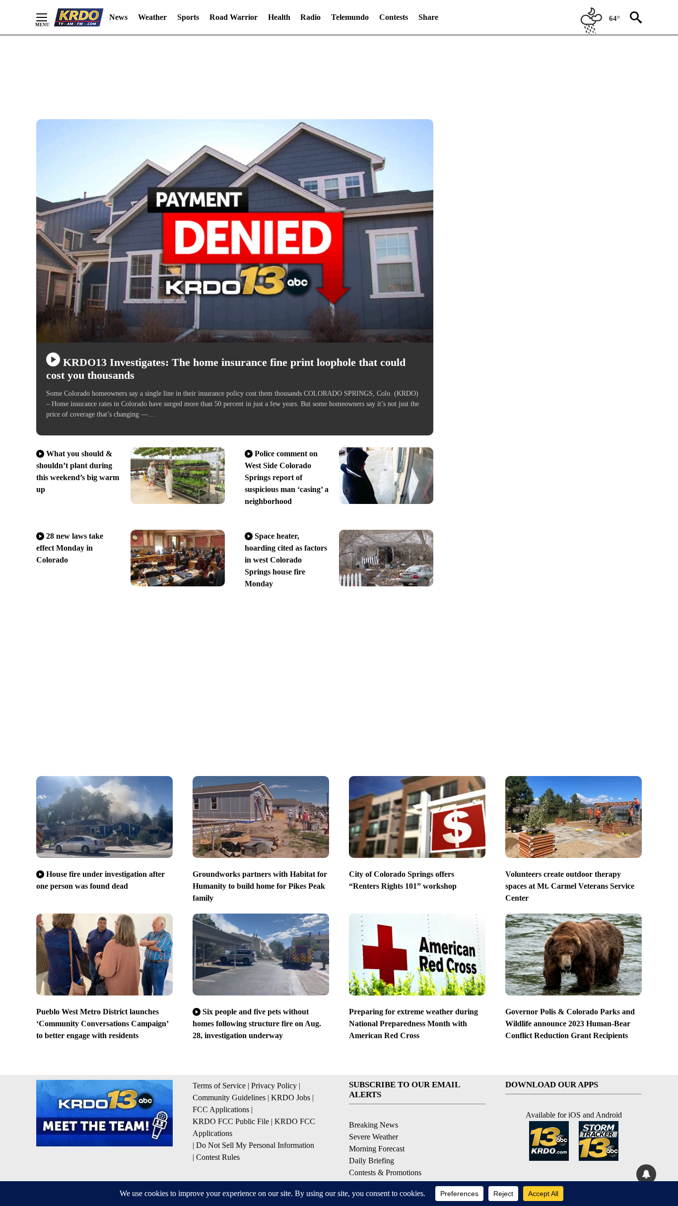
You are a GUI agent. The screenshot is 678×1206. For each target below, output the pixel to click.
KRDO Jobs (290, 1097)
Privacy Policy (274, 1085)
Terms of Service (219, 1085)
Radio (310, 17)
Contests (393, 17)
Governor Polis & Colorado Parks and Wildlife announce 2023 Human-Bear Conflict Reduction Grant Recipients (570, 1023)
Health (279, 17)
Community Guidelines (229, 1097)
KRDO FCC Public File (231, 1121)
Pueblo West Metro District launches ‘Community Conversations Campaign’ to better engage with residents (102, 1023)
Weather (152, 17)
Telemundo (350, 17)
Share (428, 17)
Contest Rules (218, 1157)
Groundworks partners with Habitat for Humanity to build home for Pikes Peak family (260, 886)
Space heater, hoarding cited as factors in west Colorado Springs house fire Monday (286, 560)
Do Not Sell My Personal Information (255, 1145)
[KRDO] (79, 17)
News (118, 17)
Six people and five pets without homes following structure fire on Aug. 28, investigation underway (257, 1023)
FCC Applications (221, 1109)
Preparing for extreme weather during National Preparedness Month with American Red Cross (413, 1023)
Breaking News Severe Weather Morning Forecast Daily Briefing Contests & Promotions (385, 1149)
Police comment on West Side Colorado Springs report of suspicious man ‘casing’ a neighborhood (287, 477)
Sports (188, 17)
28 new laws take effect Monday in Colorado (69, 548)
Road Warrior (233, 17)
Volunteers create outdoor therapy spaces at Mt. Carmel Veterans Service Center (569, 886)
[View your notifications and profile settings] (646, 1174)
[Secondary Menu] (49, 17)
